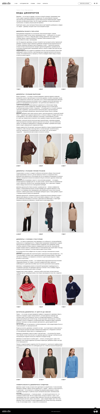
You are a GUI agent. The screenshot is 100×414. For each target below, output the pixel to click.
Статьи (22, 10)
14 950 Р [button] (18, 234)
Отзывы (33, 3)
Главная (18, 10)
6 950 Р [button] (41, 89)
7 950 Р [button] (18, 89)
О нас (16, 3)
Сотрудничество (24, 3)
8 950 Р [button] (63, 89)
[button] (73, 72)
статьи (39, 3)
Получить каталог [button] (84, 3)
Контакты (45, 3)
